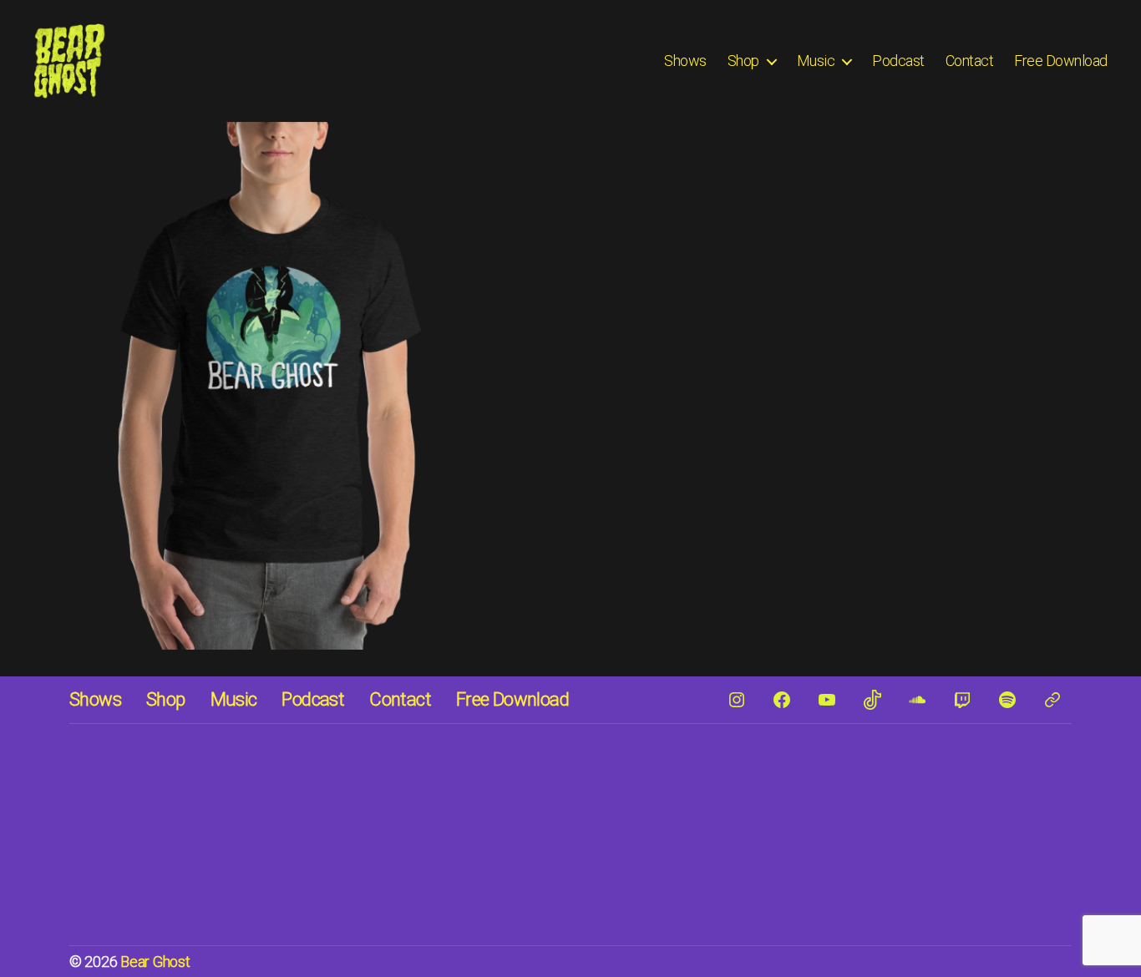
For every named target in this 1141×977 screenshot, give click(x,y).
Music (816, 60)
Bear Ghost (155, 961)
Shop (743, 60)
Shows (685, 60)
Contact (970, 60)
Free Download (1061, 60)
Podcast (898, 60)
